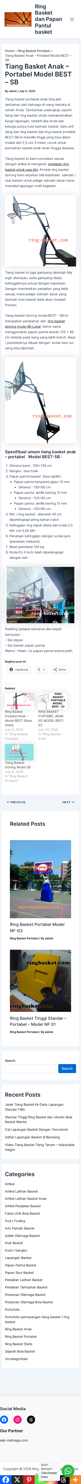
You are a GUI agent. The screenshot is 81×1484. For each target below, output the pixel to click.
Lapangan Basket (18, 1258)
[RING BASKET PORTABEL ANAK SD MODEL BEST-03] (52, 701)
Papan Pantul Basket (20, 1265)
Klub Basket (14, 1243)
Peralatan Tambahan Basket (26, 1287)
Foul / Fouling (15, 1221)
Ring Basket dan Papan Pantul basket (48, 19)
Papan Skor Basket (19, 1273)
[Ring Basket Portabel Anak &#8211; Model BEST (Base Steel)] (19, 701)
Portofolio (12, 1310)
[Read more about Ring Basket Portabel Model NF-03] (40, 877)
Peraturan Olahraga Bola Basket (29, 1302)
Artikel (9, 1184)
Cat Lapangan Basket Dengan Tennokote (36, 1130)
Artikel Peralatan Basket (23, 1206)
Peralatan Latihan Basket (24, 1280)
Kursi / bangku (16, 1250)
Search (10, 1060)
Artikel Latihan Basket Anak (26, 1199)
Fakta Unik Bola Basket (22, 1213)
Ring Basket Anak (18, 1329)
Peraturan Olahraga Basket (25, 1295)
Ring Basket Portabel (20, 1337)
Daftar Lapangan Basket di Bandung (32, 1137)
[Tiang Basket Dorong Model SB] (19, 752)
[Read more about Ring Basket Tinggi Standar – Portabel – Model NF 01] (40, 981)
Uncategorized (16, 1359)
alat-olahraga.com (14, 1440)
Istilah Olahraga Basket (22, 1236)
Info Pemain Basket (19, 1228)
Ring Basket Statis (18, 1344)
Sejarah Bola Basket (20, 1351)
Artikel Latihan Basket (21, 1191)
